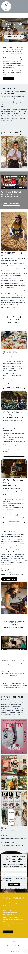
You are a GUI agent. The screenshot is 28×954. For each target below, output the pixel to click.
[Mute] (20, 649)
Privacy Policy (10, 945)
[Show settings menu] (23, 649)
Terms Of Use (18, 945)
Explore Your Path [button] (8, 78)
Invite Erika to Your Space (14, 387)
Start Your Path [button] (8, 932)
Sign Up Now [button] (14, 884)
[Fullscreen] (25, 649)
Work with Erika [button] (9, 579)
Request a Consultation (14, 455)
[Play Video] (2, 649)
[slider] (13, 649)
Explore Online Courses (14, 521)
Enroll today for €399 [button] (14, 37)
